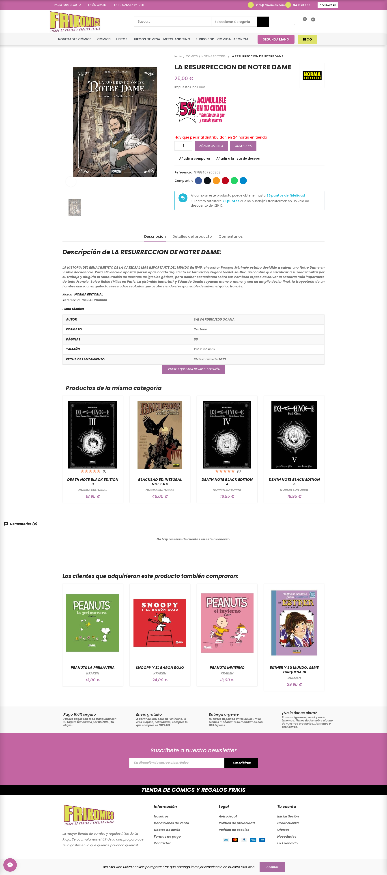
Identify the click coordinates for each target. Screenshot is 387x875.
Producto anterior (310, 56)
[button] (66, 5)
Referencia (71, 300)
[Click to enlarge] (71, 182)
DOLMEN (294, 678)
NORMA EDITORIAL (88, 294)
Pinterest (225, 180)
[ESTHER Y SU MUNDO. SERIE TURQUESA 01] (294, 623)
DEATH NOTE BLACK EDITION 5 (294, 482)
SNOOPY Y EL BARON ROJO (160, 667)
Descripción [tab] (155, 236)
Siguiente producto (321, 56)
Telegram (243, 180)
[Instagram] (335, 39)
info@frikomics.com (270, 5)
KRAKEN (92, 673)
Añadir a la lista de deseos (238, 158)
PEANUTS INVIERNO (227, 667)
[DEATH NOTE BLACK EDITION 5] (294, 435)
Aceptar (272, 867)
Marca (67, 294)
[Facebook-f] (326, 39)
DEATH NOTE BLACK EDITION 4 (227, 482)
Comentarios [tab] (231, 236)
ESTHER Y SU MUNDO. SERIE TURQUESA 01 (294, 670)
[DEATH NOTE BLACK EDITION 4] (227, 435)
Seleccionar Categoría (232, 21)
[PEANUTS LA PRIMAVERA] (92, 623)
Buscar (263, 22)
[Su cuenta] (320, 21)
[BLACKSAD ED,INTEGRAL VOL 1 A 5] (160, 435)
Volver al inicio (315, 56)
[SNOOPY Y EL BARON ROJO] (160, 623)
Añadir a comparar (195, 158)
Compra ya (243, 146)
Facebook (198, 180)
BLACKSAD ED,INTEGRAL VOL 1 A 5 (160, 482)
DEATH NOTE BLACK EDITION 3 (92, 482)
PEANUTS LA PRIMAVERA (93, 667)
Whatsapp (234, 180)
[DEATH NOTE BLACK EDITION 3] (92, 435)
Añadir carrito (211, 146)
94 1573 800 (301, 5)
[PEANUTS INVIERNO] (227, 623)
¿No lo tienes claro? (299, 712)
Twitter (207, 180)
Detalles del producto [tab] (192, 236)
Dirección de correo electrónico (216, 180)
